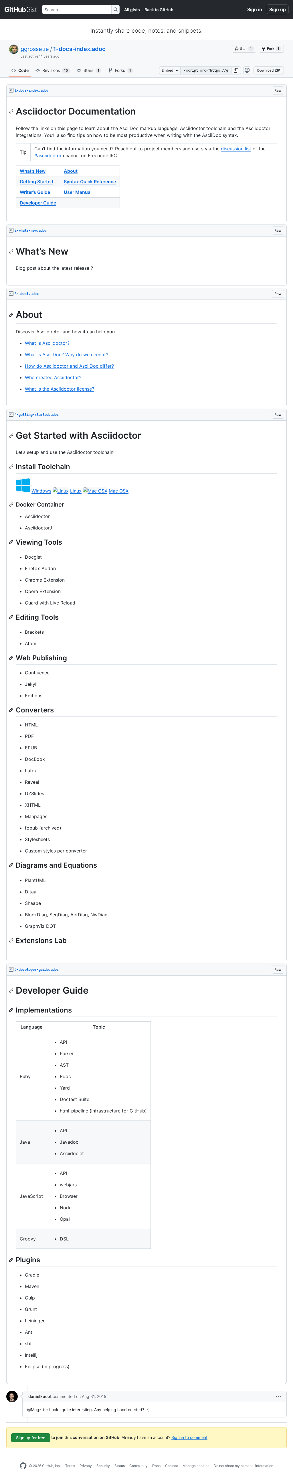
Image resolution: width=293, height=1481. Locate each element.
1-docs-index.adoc (79, 49)
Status (119, 1466)
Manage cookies (196, 1466)
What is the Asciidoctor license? (59, 389)
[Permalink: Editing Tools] (12, 617)
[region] (146, 159)
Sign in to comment (189, 1437)
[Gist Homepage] (21, 9)
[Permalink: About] (12, 315)
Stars (91, 70)
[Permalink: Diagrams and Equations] (12, 865)
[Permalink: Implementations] (12, 1010)
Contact (171, 1466)
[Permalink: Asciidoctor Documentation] (12, 111)
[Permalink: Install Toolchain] (12, 467)
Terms (70, 1466)
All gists (132, 9)
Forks (123, 70)
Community (138, 1466)
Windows (41, 491)
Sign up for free (30, 1437)
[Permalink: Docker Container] (12, 505)
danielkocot (40, 1396)
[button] (236, 70)
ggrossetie (35, 49)
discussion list (236, 148)
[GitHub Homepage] (23, 1466)
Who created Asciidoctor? (53, 377)
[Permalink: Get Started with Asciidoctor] (12, 436)
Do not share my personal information (243, 1466)
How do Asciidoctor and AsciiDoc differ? (69, 366)
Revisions (55, 70)
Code (23, 70)
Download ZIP (268, 70)
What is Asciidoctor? (47, 343)
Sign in (254, 9)
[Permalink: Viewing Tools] (12, 542)
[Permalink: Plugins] (12, 1260)
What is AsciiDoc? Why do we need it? (66, 354)
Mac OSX (118, 491)
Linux (76, 491)
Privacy (86, 1466)
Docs (156, 1466)
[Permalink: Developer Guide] (12, 990)
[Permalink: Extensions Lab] (12, 940)
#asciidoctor (48, 155)
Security (103, 1466)
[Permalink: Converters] (12, 710)
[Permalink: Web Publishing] (12, 658)
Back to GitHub (158, 9)
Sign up (277, 9)
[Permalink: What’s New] (12, 251)
